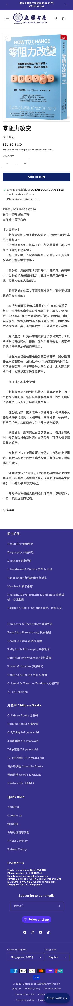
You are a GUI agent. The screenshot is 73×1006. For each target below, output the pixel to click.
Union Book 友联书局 (34, 984)
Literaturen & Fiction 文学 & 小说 (29, 569)
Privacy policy (52, 988)
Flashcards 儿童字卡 (21, 783)
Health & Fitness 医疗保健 (24, 640)
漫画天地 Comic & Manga (24, 774)
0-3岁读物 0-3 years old (23, 732)
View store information (23, 199)
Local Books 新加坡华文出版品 (27, 577)
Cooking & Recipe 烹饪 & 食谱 (27, 674)
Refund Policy (17, 849)
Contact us (14, 815)
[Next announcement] (66, 5)
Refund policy (33, 988)
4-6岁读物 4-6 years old (23, 740)
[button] (7, 18)
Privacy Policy (17, 840)
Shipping (24, 150)
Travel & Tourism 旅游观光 (25, 666)
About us (13, 806)
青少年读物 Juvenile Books (25, 766)
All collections (17, 691)
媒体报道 (12, 823)
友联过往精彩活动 (18, 832)
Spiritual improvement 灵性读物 (29, 657)
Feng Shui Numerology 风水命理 (29, 632)
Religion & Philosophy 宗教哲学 (28, 649)
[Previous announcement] (7, 5)
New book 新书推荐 (20, 586)
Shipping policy (25, 1000)
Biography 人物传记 (20, 552)
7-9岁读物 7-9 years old (22, 749)
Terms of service (24, 994)
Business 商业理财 (19, 560)
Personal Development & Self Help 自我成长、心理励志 (35, 597)
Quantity (8, 155)
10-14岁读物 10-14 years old (25, 757)
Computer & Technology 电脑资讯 (30, 623)
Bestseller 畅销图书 (20, 543)
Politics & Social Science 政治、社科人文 (34, 607)
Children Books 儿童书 (22, 715)
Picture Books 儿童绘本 (23, 723)
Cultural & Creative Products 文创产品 (33, 683)
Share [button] (11, 509)
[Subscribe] (59, 906)
